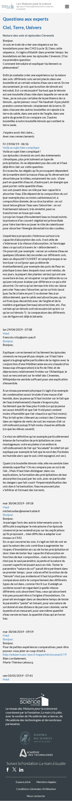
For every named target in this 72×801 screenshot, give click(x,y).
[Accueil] (8, 5)
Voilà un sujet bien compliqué (21, 147)
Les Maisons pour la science (33, 3)
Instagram (28, 769)
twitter (14, 769)
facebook (8, 769)
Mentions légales (46, 781)
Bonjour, (8, 341)
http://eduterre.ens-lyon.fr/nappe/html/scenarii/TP (35, 654)
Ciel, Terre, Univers (22, 27)
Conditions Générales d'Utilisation (36, 788)
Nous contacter (36, 795)
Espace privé (23, 781)
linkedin (21, 769)
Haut (6, 333)
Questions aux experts (25, 19)
